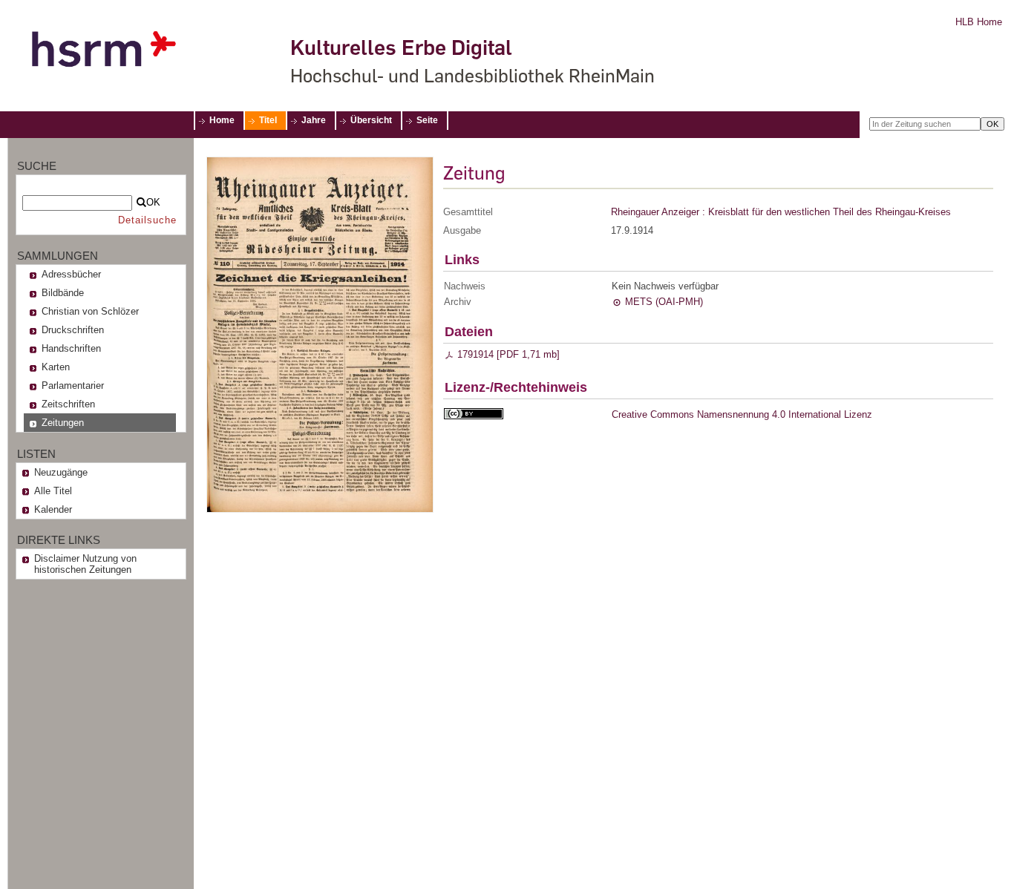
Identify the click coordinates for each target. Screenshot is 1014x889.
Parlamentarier (73, 385)
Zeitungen (63, 422)
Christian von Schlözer (90, 311)
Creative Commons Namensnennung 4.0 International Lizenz (742, 414)
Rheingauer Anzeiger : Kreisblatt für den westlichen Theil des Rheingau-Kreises (781, 211)
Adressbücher (71, 274)
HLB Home (978, 21)
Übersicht (371, 120)
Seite (427, 120)
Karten (56, 367)
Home (222, 120)
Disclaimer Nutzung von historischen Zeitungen (85, 564)
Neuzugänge (61, 472)
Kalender (53, 509)
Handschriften (71, 348)
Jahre (313, 120)
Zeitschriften (68, 404)
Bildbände (63, 292)
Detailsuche (147, 220)
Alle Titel (53, 490)
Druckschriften (73, 329)
